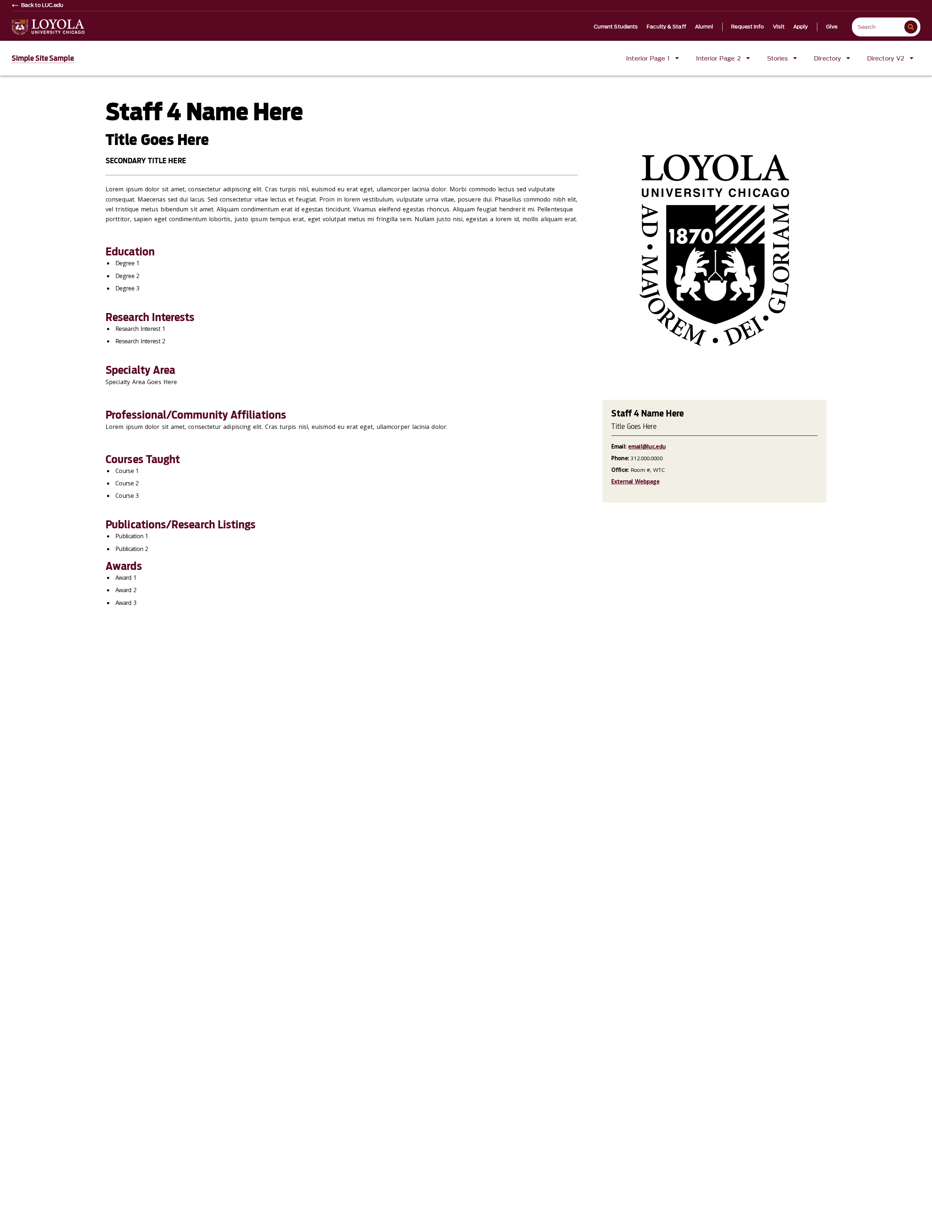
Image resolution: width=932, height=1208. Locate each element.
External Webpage (635, 481)
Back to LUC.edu (42, 5)
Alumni (704, 27)
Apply (800, 27)
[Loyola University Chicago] (48, 27)
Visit (779, 27)
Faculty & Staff (666, 27)
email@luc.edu (647, 446)
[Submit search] (910, 27)
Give (831, 27)
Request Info (747, 27)
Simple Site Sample (43, 58)
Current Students (616, 27)
